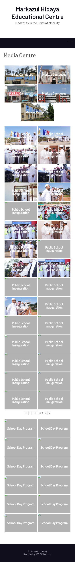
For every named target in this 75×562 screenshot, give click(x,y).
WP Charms (44, 554)
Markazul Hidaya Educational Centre (37, 12)
